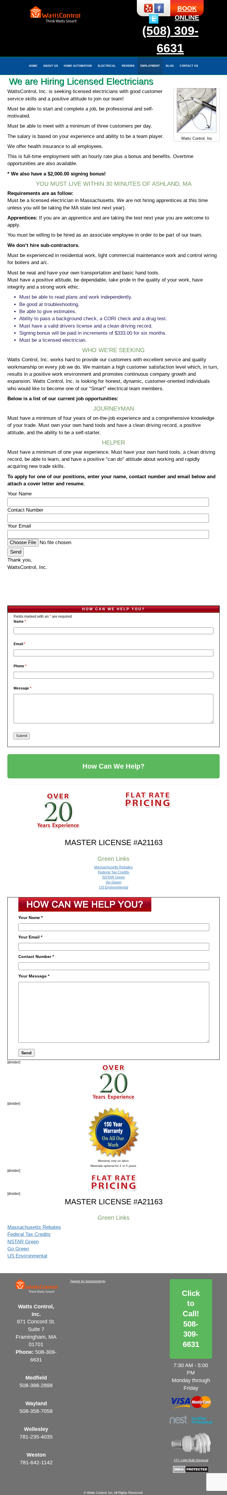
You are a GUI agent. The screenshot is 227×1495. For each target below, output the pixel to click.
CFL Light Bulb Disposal (191, 1460)
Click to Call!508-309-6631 (191, 1319)
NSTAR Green (113, 877)
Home (33, 65)
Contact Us (189, 65)
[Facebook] (159, 8)
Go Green (113, 882)
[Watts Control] (54, 14)
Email (19, 644)
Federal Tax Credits (113, 872)
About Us (50, 65)
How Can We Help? (113, 766)
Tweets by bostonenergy (88, 1281)
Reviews (128, 65)
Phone (20, 666)
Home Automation (78, 65)
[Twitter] (153, 18)
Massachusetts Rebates (113, 867)
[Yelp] (148, 8)
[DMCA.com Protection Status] (191, 1469)
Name (20, 621)
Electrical (107, 65)
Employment (150, 65)
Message (22, 688)
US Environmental (113, 887)
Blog (170, 65)
